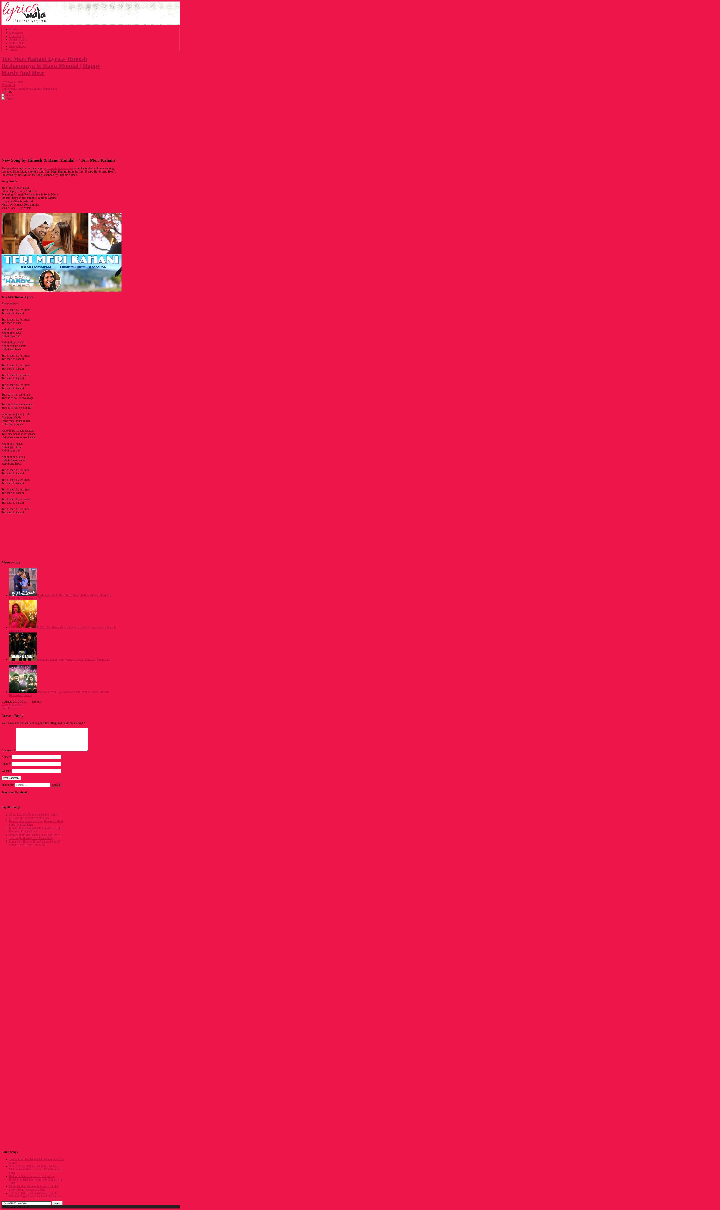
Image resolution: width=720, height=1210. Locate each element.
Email (6, 763)
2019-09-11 (8, 85)
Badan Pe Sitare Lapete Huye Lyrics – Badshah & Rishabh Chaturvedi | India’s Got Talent (35, 1179)
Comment (8, 750)
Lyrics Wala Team (12, 81)
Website (6, 770)
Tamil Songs (16, 42)
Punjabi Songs (17, 39)
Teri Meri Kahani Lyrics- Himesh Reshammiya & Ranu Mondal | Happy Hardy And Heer (51, 65)
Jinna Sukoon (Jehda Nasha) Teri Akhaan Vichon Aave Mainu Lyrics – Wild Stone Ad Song (35, 1169)
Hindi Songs (16, 36)
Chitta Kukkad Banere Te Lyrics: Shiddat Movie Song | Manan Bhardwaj (33, 1188)
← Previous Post (11, 705)
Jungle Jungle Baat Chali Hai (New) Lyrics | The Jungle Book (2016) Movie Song (35, 836)
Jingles (13, 49)
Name (6, 757)
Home (13, 29)
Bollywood (16, 32)
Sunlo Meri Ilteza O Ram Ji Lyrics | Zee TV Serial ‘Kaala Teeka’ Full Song (35, 843)
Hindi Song (50, 88)
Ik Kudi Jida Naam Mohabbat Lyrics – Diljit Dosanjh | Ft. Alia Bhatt (35, 829)
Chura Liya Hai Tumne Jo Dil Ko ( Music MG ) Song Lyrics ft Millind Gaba (34, 816)
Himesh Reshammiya (29, 88)
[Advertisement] (59, 127)
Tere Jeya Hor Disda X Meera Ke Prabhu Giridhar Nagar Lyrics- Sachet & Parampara (35, 1194)
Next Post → (9, 708)
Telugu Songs (17, 46)
